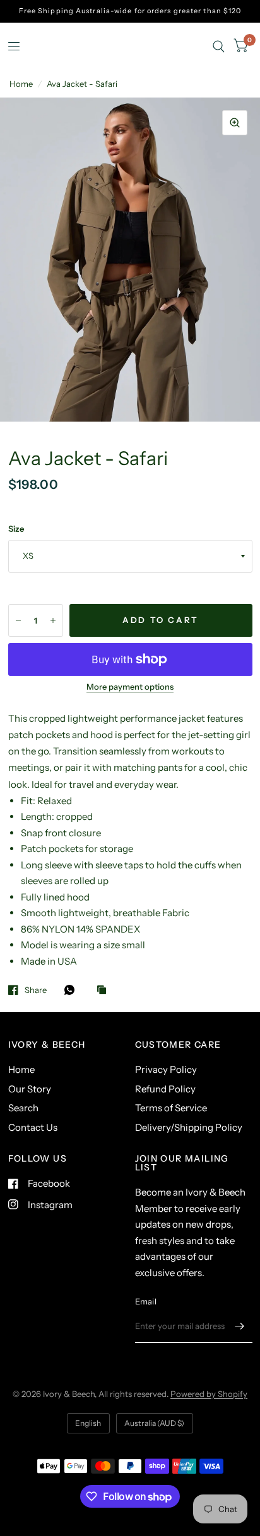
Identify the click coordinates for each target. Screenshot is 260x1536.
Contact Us (32, 1127)
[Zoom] (234, 122)
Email (146, 1301)
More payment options (130, 686)
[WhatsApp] (72, 990)
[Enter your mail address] (239, 1326)
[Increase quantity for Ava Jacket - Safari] (53, 620)
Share (36, 990)
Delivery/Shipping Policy (188, 1127)
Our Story (29, 1089)
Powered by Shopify (208, 1394)
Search (23, 1108)
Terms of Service (171, 1108)
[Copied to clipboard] (105, 990)
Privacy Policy (166, 1069)
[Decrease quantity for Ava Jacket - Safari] (18, 620)
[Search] (218, 46)
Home (21, 84)
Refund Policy (165, 1089)
